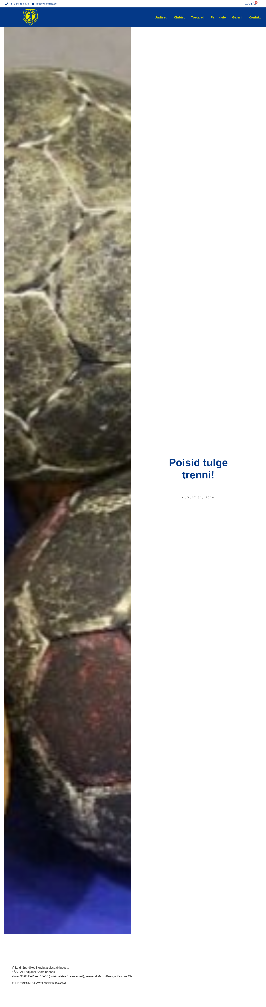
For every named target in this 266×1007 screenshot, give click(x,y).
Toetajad (197, 17)
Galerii (237, 17)
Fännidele (218, 17)
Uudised (161, 17)
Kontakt (255, 17)
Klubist (179, 17)
